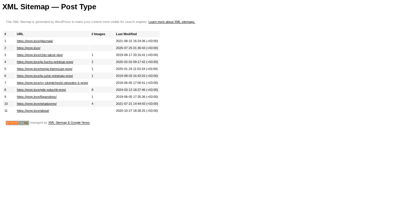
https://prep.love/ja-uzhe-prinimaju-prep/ (45, 76)
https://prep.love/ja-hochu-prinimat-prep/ (45, 62)
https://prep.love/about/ (33, 110)
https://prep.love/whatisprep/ (37, 103)
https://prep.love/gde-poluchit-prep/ (41, 89)
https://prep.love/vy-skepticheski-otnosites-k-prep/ (52, 82)
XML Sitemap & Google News (69, 123)
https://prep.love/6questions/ (37, 96)
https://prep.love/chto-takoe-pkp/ (40, 55)
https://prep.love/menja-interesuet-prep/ (44, 69)
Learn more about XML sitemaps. (172, 22)
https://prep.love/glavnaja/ (35, 41)
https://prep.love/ (28, 48)
